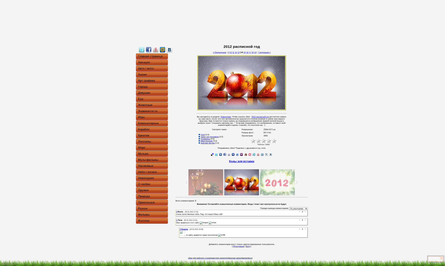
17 (250, 52)
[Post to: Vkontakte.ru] (169, 50)
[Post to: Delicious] (212, 154)
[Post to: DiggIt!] (221, 154)
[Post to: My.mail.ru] (162, 50)
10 (231, 52)
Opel (203, 135)
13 (238, 52)
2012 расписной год (260, 117)
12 (236, 52)
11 (233, 52)
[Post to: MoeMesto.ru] (254, 154)
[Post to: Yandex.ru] (155, 50)
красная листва (208, 143)
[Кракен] (183, 235)
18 (253, 52)
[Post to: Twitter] (141, 50)
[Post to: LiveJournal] (266, 154)
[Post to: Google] (229, 154)
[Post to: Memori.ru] (250, 154)
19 (255, 52)
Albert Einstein (207, 141)
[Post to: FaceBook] (148, 50)
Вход (248, 246)
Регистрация (238, 246)
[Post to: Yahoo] (241, 154)
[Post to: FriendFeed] (237, 154)
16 (247, 52)
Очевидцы (205, 139)
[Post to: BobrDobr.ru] (246, 154)
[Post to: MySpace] (233, 154)
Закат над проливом (210, 137)
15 (245, 52)
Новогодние (226, 117)
